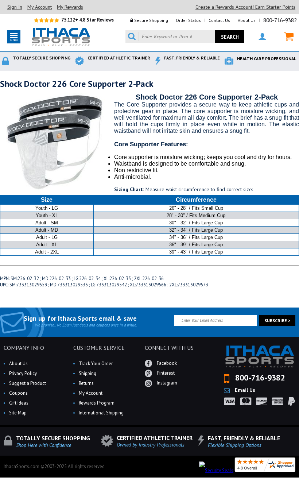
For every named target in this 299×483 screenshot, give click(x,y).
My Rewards (70, 7)
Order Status (188, 20)
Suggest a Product (27, 383)
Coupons (18, 393)
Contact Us (219, 20)
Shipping (87, 373)
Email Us (244, 390)
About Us (247, 20)
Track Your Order (96, 363)
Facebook (166, 363)
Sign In (14, 7)
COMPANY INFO (24, 347)
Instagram (166, 383)
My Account (39, 7)
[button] (298, 482)
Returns (86, 383)
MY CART (284, 36)
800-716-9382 (280, 20)
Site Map (18, 413)
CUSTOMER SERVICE (99, 347)
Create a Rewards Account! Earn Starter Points (245, 7)
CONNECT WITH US (169, 347)
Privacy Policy (23, 373)
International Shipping (101, 413)
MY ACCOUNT (258, 36)
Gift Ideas (18, 403)
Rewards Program (96, 403)
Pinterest (165, 373)
